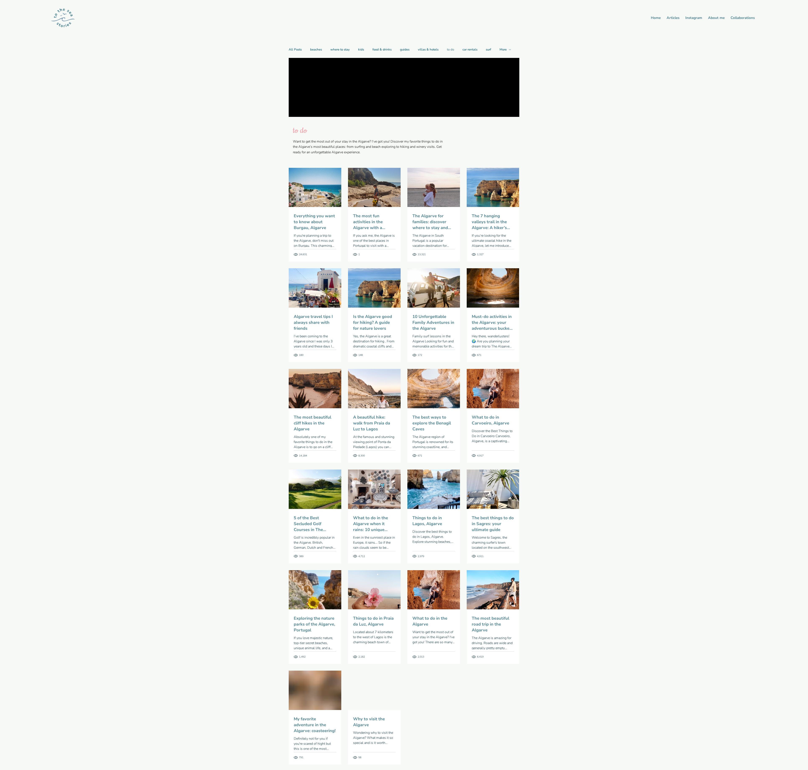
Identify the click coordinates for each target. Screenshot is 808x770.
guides (404, 49)
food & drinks (382, 49)
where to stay (340, 49)
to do (450, 49)
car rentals (469, 49)
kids (361, 49)
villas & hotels (428, 49)
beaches (316, 49)
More (503, 49)
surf (488, 49)
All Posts (295, 49)
